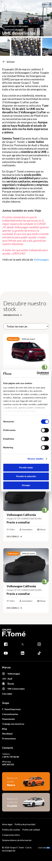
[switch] (45, 430)
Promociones (9, 738)
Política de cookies (11, 829)
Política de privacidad (25, 824)
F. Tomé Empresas (11, 709)
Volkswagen (41, 259)
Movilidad (7, 733)
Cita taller (7, 693)
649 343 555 (8, 764)
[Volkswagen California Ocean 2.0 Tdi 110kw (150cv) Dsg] (26, 494)
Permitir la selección (26, 476)
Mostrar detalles (36, 459)
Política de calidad (31, 829)
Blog (4, 728)
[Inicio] (11, 6)
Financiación (8, 719)
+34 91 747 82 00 (10, 756)
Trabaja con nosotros (13, 723)
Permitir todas (26, 467)
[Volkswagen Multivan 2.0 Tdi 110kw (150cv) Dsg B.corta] (26, 351)
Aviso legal (7, 824)
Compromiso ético (11, 835)
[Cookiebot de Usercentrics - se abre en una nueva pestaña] (37, 373)
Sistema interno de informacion (16, 840)
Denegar (26, 485)
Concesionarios (10, 714)
